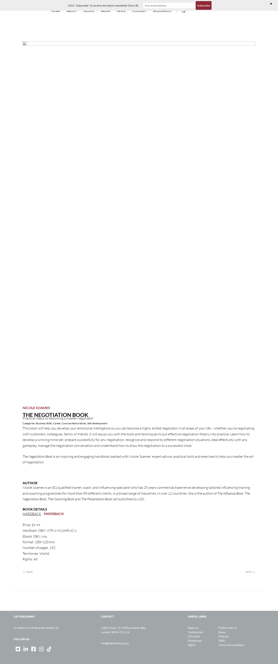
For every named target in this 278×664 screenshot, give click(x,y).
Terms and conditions (231, 645)
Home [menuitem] (55, 11)
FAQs (221, 640)
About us (193, 627)
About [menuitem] (72, 11)
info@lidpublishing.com (115, 643)
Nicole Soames (36, 408)
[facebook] (33, 649)
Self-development (97, 423)
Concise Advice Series (74, 423)
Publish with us (227, 627)
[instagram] (41, 649)
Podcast (223, 636)
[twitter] (18, 649)
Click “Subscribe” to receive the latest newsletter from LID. (103, 5)
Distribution (195, 640)
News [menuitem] (121, 11)
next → (250, 572)
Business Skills (44, 423)
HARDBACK (32, 514)
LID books (194, 636)
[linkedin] (26, 649)
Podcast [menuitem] (139, 11)
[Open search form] (183, 11)
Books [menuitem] (89, 11)
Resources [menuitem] (162, 11)
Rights (191, 645)
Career (57, 423)
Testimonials (195, 632)
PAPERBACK (54, 514)
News (221, 632)
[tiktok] (49, 649)
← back (28, 572)
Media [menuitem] (105, 11)
